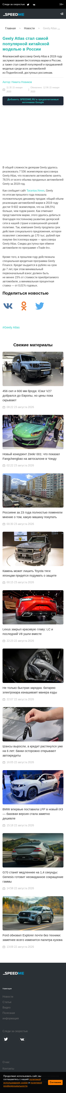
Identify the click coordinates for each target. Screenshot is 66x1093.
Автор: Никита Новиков (17, 82)
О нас (6, 1062)
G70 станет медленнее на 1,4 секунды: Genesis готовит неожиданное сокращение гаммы (33, 877)
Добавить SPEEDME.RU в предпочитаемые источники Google (33, 101)
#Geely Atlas (11, 327)
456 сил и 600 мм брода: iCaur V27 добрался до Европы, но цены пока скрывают (28, 395)
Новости (8, 996)
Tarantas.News (36, 190)
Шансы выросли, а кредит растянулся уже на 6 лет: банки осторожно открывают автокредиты (33, 751)
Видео (6, 1007)
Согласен (55, 1082)
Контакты (8, 1068)
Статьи (7, 1002)
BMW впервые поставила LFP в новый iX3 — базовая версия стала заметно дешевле (33, 814)
